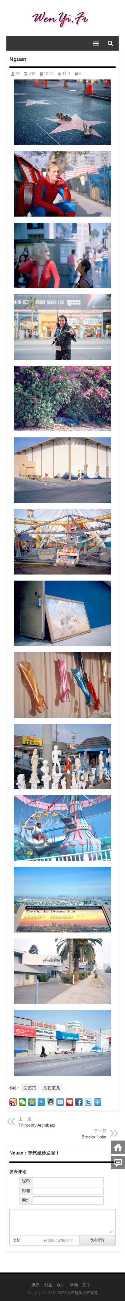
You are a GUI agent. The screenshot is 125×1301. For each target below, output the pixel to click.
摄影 (31, 74)
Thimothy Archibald (37, 1125)
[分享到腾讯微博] (41, 1102)
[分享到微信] (22, 1102)
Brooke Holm (94, 1136)
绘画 (73, 1284)
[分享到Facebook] (79, 1102)
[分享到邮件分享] (60, 1102)
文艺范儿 (51, 1087)
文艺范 (29, 1087)
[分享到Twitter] (88, 1102)
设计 (61, 1284)
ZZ (17, 74)
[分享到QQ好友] (51, 1102)
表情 (17, 1240)
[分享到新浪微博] (13, 1102)
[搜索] (110, 43)
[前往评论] (118, 1162)
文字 (86, 1284)
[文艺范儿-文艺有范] (62, 18)
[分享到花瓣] (69, 1102)
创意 (48, 1284)
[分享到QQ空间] (32, 1102)
